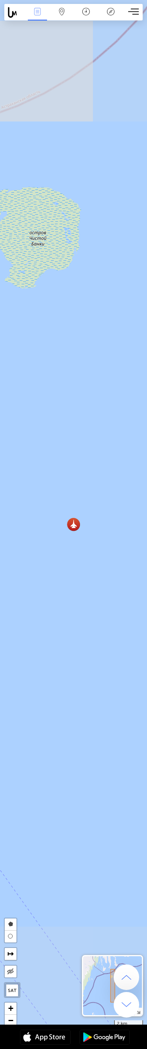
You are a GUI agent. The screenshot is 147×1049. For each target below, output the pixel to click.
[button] (73, 524)
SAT (12, 990)
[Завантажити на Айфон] (45, 1038)
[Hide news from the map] (10, 971)
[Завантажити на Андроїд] (105, 1038)
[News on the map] (14, 12)
